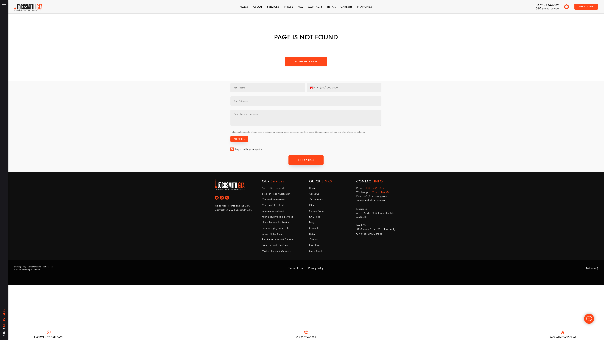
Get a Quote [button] (316, 250)
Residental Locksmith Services (278, 239)
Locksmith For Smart (272, 233)
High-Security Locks (272, 216)
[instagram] (217, 198)
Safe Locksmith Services (275, 245)
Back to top (591, 268)
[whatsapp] (566, 6)
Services (273, 6)
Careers (346, 6)
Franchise (314, 245)
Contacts (314, 228)
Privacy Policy (315, 268)
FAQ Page (314, 216)
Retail (331, 6)
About (257, 6)
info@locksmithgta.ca (375, 196)
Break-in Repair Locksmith (276, 193)
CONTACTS (315, 6)
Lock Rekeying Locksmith (275, 228)
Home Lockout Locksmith (275, 222)
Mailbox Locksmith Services (276, 250)
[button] (586, 7)
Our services (316, 199)
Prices (288, 6)
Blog (311, 222)
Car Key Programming (273, 199)
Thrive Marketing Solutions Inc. (40, 267)
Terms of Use (295, 268)
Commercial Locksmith (274, 205)
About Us (314, 193)
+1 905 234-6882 (547, 5)
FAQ (300, 6)
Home (244, 6)
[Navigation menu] (4, 4)
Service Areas (316, 210)
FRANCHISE (364, 6)
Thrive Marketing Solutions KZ (29, 269)
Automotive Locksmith (273, 188)
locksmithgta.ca (376, 200)
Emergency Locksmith (273, 210)
